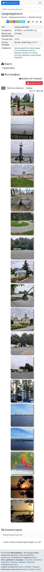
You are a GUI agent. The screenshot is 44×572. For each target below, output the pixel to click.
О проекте (29, 560)
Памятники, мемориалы (15, 88)
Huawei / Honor (35, 569)
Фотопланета (11, 2)
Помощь (14, 562)
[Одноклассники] (11, 21)
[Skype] (23, 21)
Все (3, 88)
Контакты (38, 560)
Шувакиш (18, 57)
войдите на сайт (34, 542)
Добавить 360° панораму (31, 78)
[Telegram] (20, 21)
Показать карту (8, 68)
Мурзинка (26, 55)
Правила (22, 562)
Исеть (35, 53)
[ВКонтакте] (7, 21)
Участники (5, 562)
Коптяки (18, 55)
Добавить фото (35, 83)
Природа (29, 88)
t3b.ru (34, 557)
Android (25, 569)
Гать (30, 53)
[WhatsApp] (17, 21)
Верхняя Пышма (35, 17)
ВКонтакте (19, 567)
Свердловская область (18, 17)
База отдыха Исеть (22, 48)
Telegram (36, 567)
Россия (4, 17)
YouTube (28, 567)
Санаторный (36, 55)
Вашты (32, 50)
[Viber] (14, 21)
